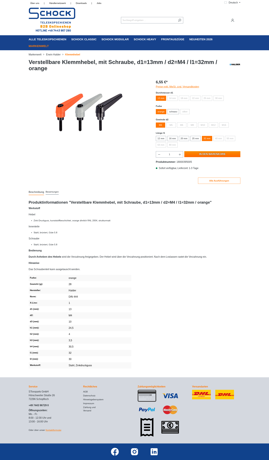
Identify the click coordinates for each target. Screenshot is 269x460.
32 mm (207, 138)
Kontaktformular (53, 430)
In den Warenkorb (212, 154)
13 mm (161, 98)
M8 (192, 125)
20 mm (184, 138)
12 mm (161, 138)
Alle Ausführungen (219, 180)
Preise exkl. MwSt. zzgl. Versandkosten (177, 86)
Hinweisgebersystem (93, 399)
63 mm (161, 145)
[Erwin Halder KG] (234, 66)
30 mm (218, 98)
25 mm (207, 98)
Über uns (34, 3)
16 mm (172, 138)
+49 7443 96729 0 (39, 405)
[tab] (36, 192)
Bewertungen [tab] (52, 192)
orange (161, 111)
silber (185, 111)
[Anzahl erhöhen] (180, 154)
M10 (203, 125)
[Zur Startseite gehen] (52, 20)
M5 (171, 125)
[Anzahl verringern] (159, 154)
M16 (224, 125)
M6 (181, 125)
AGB (85, 391)
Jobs (99, 3)
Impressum (88, 403)
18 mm (184, 98)
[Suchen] (179, 20)
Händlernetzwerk (57, 3)
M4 (160, 125)
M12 (213, 125)
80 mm (172, 145)
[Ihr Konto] (232, 20)
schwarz (173, 111)
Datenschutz (89, 395)
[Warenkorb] (238, 18)
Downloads (81, 3)
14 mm (172, 98)
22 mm (195, 98)
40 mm (218, 138)
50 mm (230, 138)
